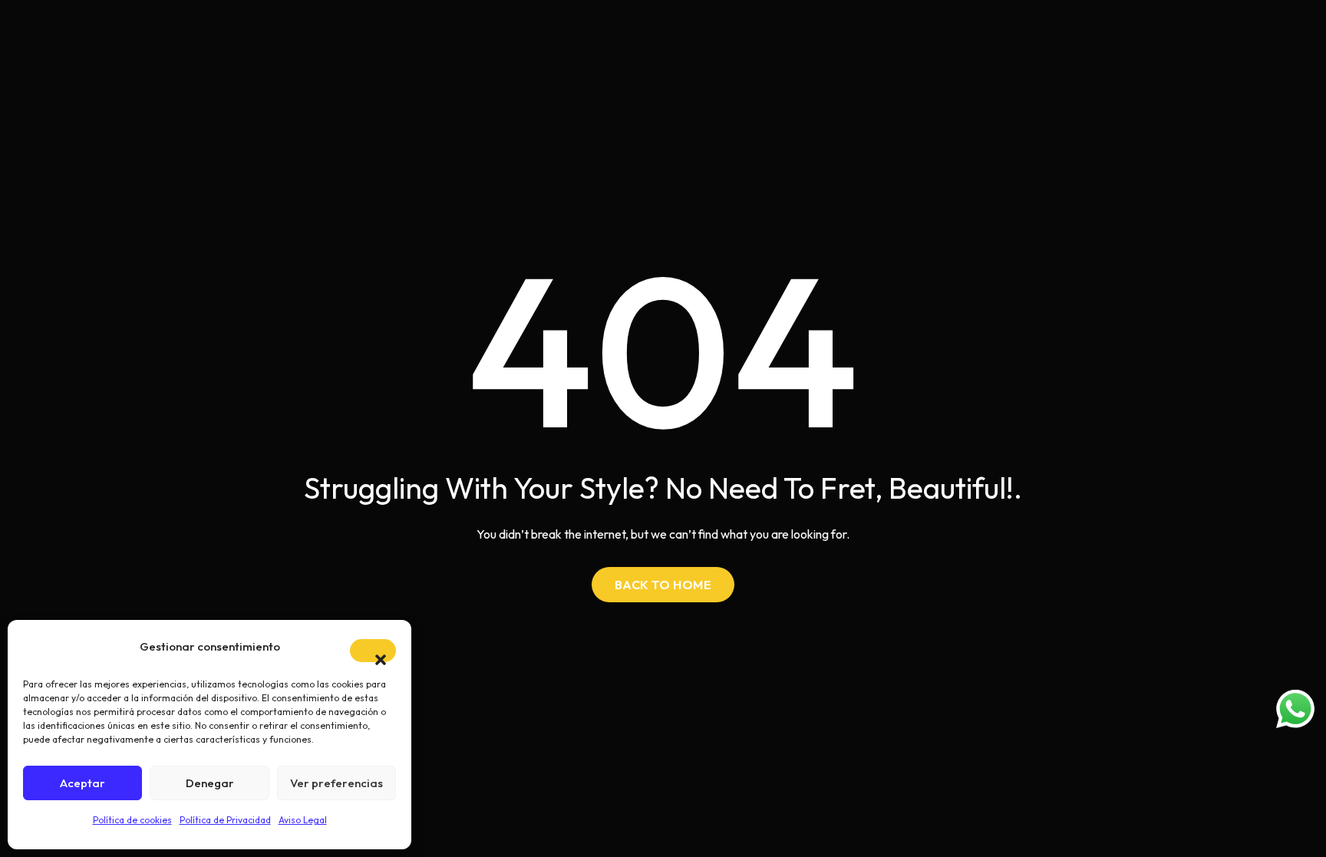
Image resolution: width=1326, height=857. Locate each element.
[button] (373, 650)
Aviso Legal (303, 820)
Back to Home (663, 584)
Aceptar (82, 783)
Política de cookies (132, 820)
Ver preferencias (336, 783)
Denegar (210, 783)
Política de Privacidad (225, 820)
